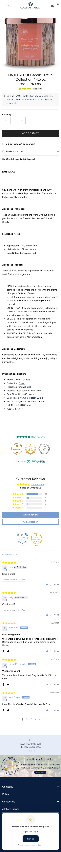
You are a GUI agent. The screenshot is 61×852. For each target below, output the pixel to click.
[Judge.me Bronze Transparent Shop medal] (17, 449)
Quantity (6, 114)
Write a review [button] (30, 514)
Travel (22, 383)
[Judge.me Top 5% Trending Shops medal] (44, 449)
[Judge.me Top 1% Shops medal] (30, 449)
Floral (28, 387)
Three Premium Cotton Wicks (28, 397)
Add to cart (30, 133)
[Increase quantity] (22, 120)
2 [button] (27, 719)
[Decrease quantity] (5, 120)
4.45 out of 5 (37, 484)
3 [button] (31, 719)
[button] (18, 494)
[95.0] (36, 538)
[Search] (9, 5)
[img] (9, 562)
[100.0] (22, 538)
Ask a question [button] (30, 521)
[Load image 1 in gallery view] (30, 40)
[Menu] (3, 5)
